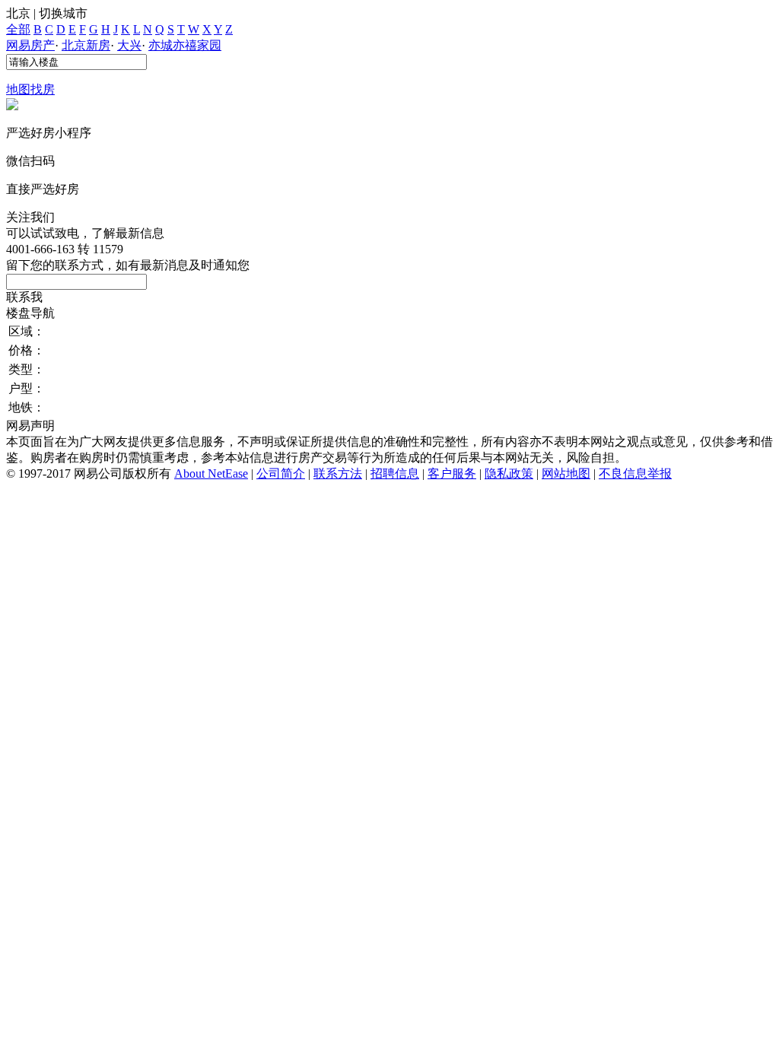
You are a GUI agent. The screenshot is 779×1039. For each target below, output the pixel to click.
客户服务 (452, 473)
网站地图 (566, 473)
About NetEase (211, 473)
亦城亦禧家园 (184, 45)
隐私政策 (509, 473)
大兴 (129, 45)
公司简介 (280, 473)
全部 (18, 29)
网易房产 (30, 45)
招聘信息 (394, 473)
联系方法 (337, 473)
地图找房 (30, 89)
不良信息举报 (635, 473)
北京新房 (86, 45)
